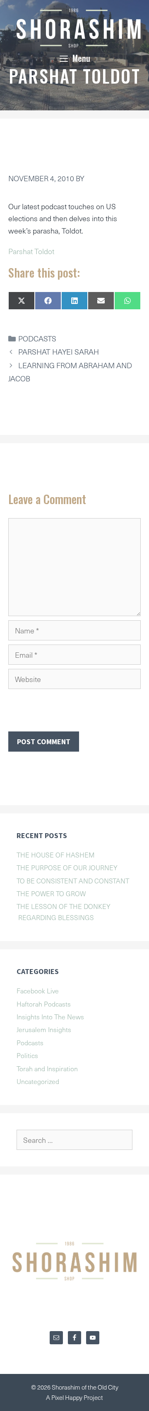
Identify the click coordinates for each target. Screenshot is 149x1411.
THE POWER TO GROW (51, 893)
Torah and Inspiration (47, 1068)
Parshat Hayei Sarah (58, 351)
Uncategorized (38, 1081)
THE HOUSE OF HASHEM (56, 855)
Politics (27, 1055)
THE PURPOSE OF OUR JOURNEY (67, 867)
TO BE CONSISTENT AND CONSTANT (73, 880)
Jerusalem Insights (44, 1029)
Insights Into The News (50, 1016)
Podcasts (37, 338)
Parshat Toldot (31, 251)
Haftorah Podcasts (44, 1004)
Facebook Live (38, 990)
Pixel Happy (67, 1397)
